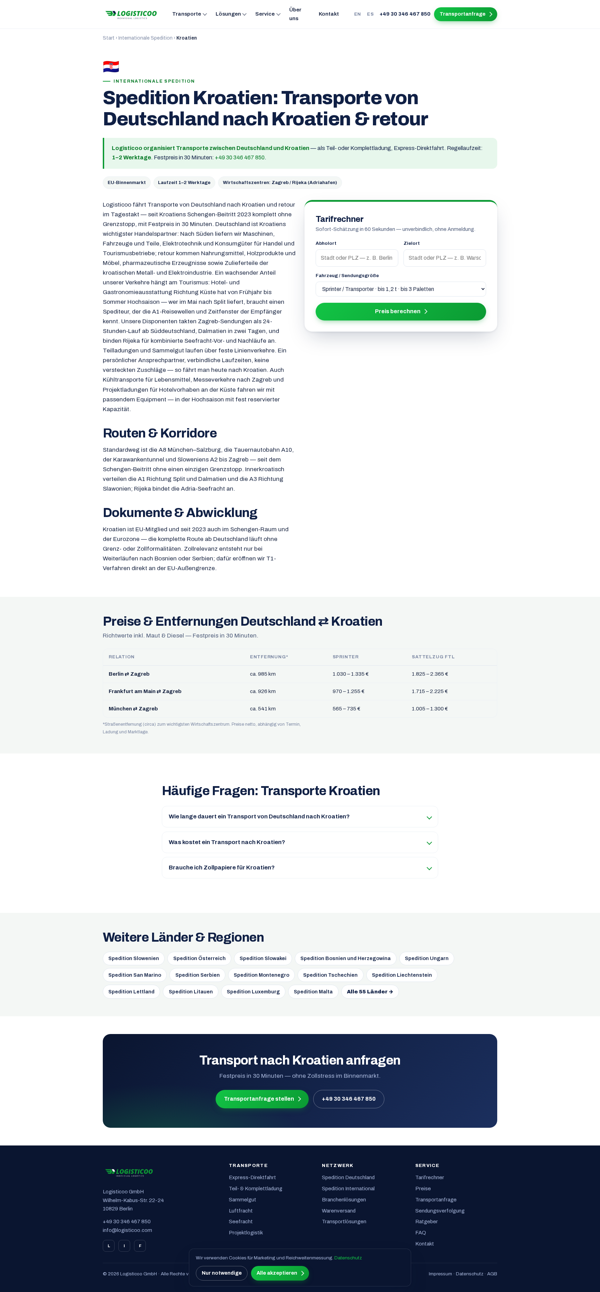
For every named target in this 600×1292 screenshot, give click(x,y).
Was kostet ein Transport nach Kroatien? (227, 842)
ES (370, 14)
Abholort (326, 243)
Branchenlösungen (344, 1199)
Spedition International (348, 1188)
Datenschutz (469, 1273)
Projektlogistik (246, 1232)
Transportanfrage (462, 14)
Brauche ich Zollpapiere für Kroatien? (222, 867)
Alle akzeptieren (277, 1273)
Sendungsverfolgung (440, 1211)
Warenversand (339, 1211)
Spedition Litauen (191, 991)
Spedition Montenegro (261, 975)
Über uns (295, 14)
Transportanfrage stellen (259, 1099)
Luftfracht (241, 1211)
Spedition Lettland (131, 991)
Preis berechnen (397, 311)
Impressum (440, 1273)
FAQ (420, 1232)
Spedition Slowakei (263, 958)
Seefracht (241, 1221)
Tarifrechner (429, 1177)
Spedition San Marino (134, 975)
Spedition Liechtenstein (402, 975)
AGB (492, 1273)
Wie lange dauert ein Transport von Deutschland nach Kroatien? (259, 816)
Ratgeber (426, 1221)
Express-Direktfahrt (252, 1177)
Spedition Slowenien (133, 958)
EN (357, 14)
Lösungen (228, 14)
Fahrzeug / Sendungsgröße (347, 275)
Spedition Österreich (199, 958)
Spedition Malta (313, 991)
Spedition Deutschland (348, 1177)
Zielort (411, 243)
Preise (423, 1188)
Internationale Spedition (145, 38)
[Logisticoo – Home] (131, 14)
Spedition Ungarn (427, 958)
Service (265, 14)
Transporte (186, 14)
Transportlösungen (344, 1221)
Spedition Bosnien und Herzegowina (345, 958)
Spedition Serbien (197, 975)
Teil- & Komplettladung (255, 1188)
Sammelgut (242, 1199)
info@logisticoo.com (127, 1230)
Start (109, 38)
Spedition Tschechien (330, 975)
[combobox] (357, 258)
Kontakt (329, 14)
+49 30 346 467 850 (405, 14)
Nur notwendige (222, 1273)
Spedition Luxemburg (253, 991)
